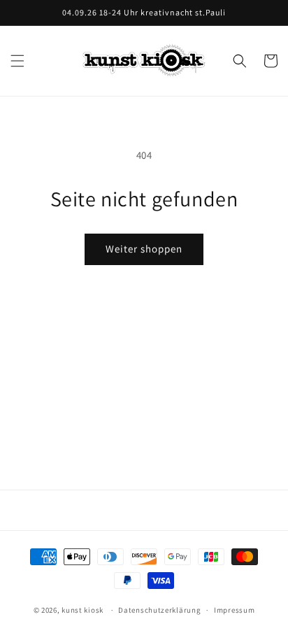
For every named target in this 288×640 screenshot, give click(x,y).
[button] (17, 60)
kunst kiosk (82, 610)
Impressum (234, 610)
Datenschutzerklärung (159, 610)
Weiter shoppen (144, 248)
